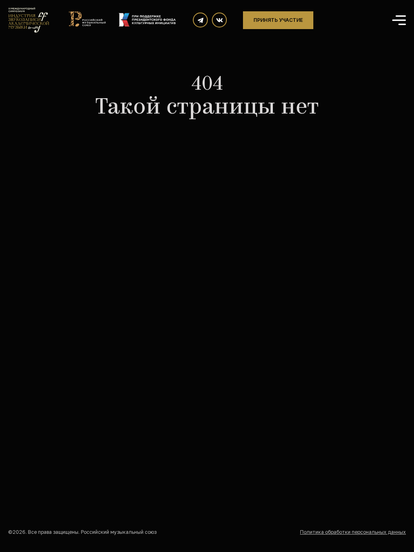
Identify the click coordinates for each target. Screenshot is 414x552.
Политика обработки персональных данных (353, 532)
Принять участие (278, 20)
